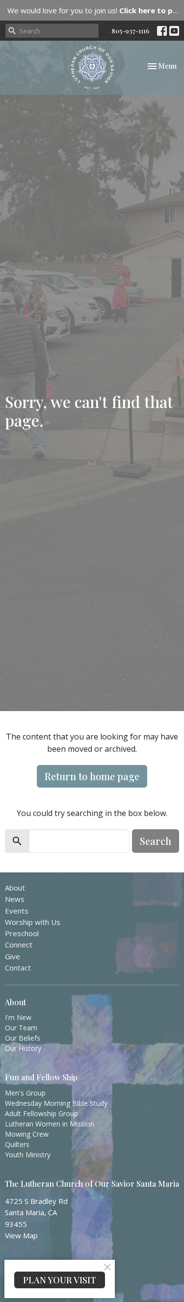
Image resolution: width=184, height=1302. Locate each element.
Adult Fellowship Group (41, 1113)
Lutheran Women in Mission (49, 1123)
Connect (18, 944)
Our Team (21, 1027)
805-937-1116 (130, 30)
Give (12, 956)
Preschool (22, 933)
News (15, 899)
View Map (21, 1235)
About (15, 888)
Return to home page (92, 776)
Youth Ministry (28, 1154)
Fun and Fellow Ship (41, 1077)
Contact (18, 967)
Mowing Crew (27, 1134)
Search (155, 840)
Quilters (17, 1144)
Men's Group (25, 1093)
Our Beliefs (22, 1038)
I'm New (18, 1017)
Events (16, 911)
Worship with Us (32, 922)
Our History (23, 1048)
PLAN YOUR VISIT (59, 1280)
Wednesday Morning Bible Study (56, 1103)
